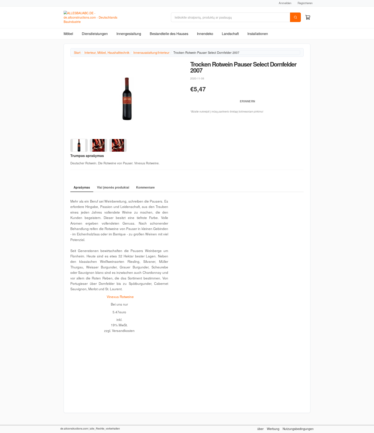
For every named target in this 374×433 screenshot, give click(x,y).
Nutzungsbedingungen (298, 429)
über (260, 429)
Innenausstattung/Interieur (151, 52)
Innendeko (205, 33)
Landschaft (230, 33)
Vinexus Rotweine (120, 296)
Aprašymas (82, 187)
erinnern (247, 101)
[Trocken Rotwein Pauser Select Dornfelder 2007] (127, 99)
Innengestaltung (128, 33)
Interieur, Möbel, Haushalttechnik (106, 52)
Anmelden (285, 3)
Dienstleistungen (95, 33)
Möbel (68, 33)
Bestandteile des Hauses (169, 33)
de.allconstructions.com (74, 428)
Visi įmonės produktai (113, 187)
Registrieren (305, 3)
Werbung (273, 429)
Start (77, 52)
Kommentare (145, 187)
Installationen (257, 33)
